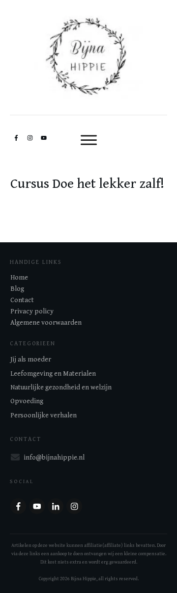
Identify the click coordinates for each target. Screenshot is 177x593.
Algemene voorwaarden (46, 323)
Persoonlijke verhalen (43, 415)
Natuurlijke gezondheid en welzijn (61, 387)
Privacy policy (32, 311)
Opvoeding (26, 401)
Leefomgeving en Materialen (53, 374)
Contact (22, 300)
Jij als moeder (30, 359)
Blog (17, 289)
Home (19, 278)
